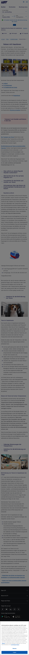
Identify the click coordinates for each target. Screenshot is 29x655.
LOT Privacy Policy (15, 644)
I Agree (14, 652)
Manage (14, 648)
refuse (3, 643)
